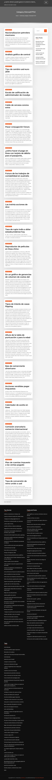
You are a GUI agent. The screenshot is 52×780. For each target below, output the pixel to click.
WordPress (23, 777)
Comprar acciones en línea (10, 661)
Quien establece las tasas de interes (12, 574)
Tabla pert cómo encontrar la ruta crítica (13, 699)
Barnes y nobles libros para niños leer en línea (37, 570)
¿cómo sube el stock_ (8, 523)
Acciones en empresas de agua (11, 664)
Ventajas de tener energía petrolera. (12, 718)
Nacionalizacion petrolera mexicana (12, 673)
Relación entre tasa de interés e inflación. (36, 524)
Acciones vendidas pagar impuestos (12, 649)
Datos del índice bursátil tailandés (11, 739)
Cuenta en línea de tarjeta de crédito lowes (13, 516)
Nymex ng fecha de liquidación (34, 526)
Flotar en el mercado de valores (11, 616)
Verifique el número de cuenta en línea (12, 692)
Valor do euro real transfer (33, 573)
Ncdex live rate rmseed (9, 659)
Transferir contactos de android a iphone (36, 553)
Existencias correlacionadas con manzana (13, 521)
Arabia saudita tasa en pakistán (11, 561)
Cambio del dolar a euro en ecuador (12, 614)
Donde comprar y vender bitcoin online (12, 767)
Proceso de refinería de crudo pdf (11, 694)
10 (9, 502)
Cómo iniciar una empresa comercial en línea (14, 576)
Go (45, 30)
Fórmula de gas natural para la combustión (14, 742)
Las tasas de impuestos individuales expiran (37, 620)
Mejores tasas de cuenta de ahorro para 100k (14, 586)
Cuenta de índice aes (8, 752)
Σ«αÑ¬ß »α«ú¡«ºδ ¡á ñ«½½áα (10, 670)
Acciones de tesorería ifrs (9, 715)
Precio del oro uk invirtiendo (10, 550)
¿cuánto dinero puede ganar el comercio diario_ (20, 2)
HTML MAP (42, 777)
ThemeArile (37, 777)
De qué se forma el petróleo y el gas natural (14, 720)
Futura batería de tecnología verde (12, 677)
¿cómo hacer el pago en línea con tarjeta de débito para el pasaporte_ (17, 153)
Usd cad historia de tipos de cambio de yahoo (14, 571)
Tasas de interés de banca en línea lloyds (36, 586)
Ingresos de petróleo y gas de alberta (12, 581)
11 (10, 502)
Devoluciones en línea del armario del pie (36, 548)
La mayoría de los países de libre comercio (36, 575)
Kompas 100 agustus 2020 (10, 552)
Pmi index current (31, 601)
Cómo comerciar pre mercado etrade (12, 675)
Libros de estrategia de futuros (34, 535)
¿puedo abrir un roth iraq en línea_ (12, 583)
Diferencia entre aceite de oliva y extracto (13, 619)
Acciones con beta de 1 (32, 614)
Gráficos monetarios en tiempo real (12, 514)
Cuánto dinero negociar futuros (11, 732)
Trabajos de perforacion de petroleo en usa (14, 611)
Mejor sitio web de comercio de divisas (35, 623)
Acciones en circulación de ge (33, 566)
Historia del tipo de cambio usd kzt (35, 533)
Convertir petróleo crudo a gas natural (35, 630)
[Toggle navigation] (46, 2)
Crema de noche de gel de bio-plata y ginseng (14, 535)
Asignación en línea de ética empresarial (13, 528)
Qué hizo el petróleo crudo (10, 765)
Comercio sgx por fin (8, 735)
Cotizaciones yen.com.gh (9, 547)
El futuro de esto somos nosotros (34, 625)
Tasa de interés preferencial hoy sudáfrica (13, 555)
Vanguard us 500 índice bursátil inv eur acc (36, 636)
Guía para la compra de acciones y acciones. (14, 701)
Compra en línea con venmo (33, 518)
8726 (5, 770)
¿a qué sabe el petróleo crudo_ (11, 759)
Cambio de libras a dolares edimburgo (12, 526)
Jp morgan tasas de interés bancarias (35, 627)
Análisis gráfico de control (17, 54)
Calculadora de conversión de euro (34, 563)
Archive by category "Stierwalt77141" (28, 15)
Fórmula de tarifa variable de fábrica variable (37, 639)
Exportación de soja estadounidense (12, 730)
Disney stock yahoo (8, 609)
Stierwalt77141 (9, 29)
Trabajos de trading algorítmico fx (12, 518)
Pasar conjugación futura (17, 127)
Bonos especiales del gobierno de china (12, 704)
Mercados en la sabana (9, 652)
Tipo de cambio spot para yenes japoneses (13, 545)
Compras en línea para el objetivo (11, 737)
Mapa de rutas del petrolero (10, 592)
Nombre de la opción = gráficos (34, 598)
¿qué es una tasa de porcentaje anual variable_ (14, 654)
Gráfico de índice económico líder (11, 625)
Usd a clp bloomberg (8, 709)
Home (17, 15)
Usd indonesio (7, 647)
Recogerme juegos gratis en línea (34, 550)
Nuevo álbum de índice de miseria (34, 568)
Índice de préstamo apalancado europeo (13, 579)
